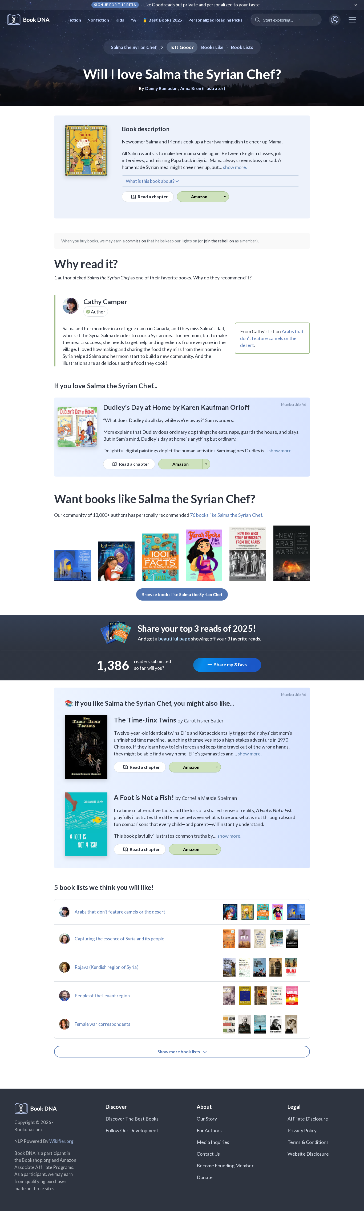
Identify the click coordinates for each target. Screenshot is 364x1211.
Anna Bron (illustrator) (202, 88)
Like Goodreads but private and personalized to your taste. (202, 4)
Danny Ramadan (161, 88)
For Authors (209, 1130)
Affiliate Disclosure (308, 1119)
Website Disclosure (308, 1154)
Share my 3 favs (230, 664)
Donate (205, 1177)
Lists (242, 47)
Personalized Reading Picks (215, 19)
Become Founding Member (225, 1165)
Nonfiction (98, 19)
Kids (119, 19)
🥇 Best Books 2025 (162, 19)
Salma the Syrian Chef (134, 47)
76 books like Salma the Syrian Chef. (226, 515)
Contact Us (208, 1154)
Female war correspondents (102, 1024)
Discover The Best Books (132, 1119)
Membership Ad (293, 404)
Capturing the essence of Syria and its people (119, 938)
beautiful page (174, 639)
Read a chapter (152, 196)
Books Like (212, 47)
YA (133, 19)
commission (136, 240)
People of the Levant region (102, 995)
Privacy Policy (302, 1130)
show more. (235, 167)
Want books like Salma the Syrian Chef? (154, 499)
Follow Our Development (132, 1130)
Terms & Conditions (308, 1142)
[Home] (32, 20)
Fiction (74, 19)
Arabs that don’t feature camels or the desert (272, 338)
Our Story (207, 1119)
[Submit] (257, 20)
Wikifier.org (61, 1141)
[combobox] (286, 20)
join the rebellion (219, 240)
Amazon (199, 196)
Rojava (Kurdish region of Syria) (107, 967)
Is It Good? (182, 47)
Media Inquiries (213, 1142)
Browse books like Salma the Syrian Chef (182, 594)
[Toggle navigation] (352, 20)
